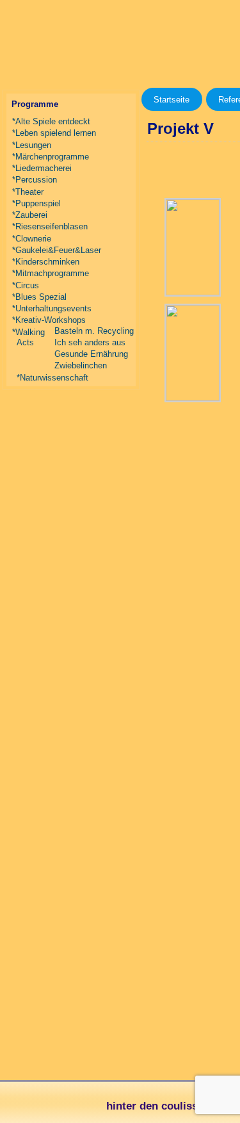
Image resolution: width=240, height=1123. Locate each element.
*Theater (28, 192)
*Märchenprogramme (50, 156)
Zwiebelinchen (80, 365)
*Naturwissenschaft (52, 377)
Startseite (171, 99)
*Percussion (34, 179)
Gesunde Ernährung (91, 354)
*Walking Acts (28, 337)
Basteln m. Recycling (94, 331)
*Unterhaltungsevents (52, 308)
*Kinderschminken (45, 261)
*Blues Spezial (39, 297)
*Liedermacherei (42, 168)
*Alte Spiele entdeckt (51, 121)
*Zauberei (29, 215)
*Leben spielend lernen (54, 133)
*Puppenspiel (36, 203)
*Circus (25, 285)
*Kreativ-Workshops (49, 320)
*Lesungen (31, 145)
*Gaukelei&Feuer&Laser (56, 250)
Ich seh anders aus (89, 342)
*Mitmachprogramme (50, 273)
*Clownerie (31, 238)
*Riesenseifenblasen (50, 226)
